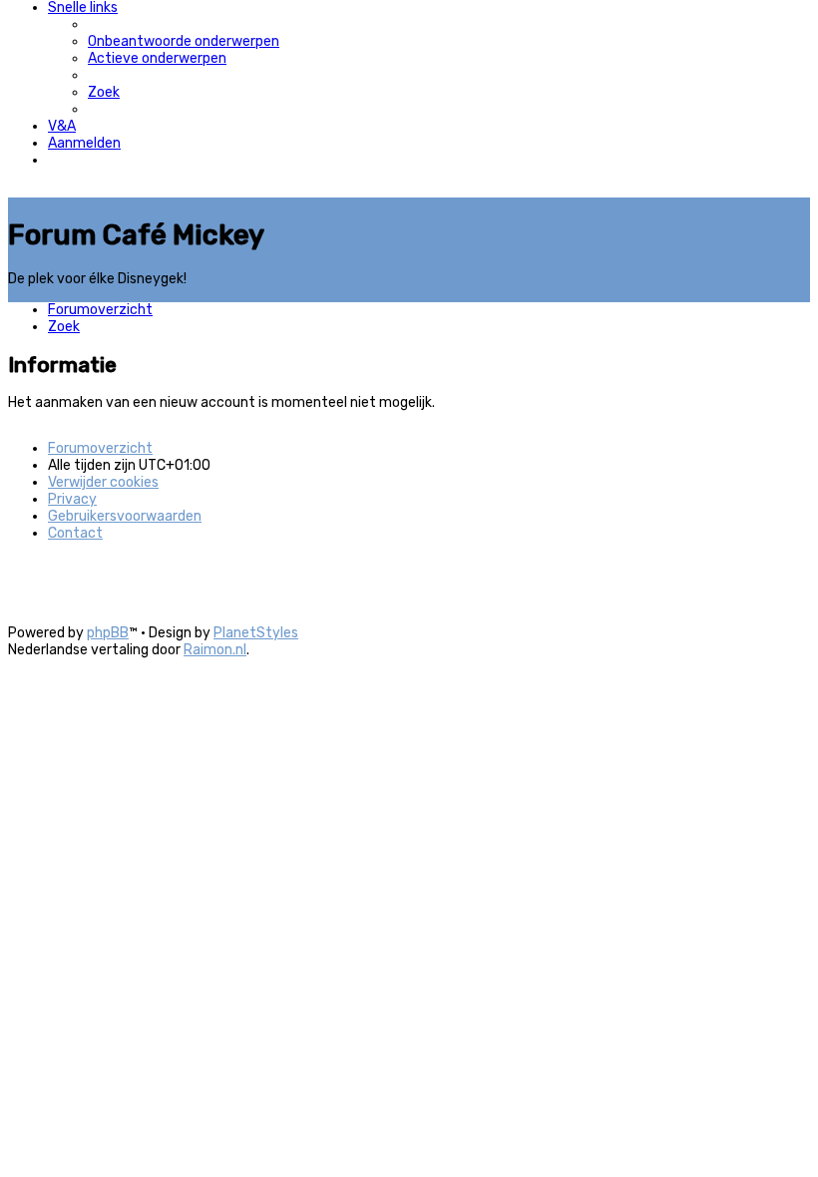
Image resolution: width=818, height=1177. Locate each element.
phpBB (108, 632)
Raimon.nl (215, 649)
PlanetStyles (255, 632)
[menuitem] (183, 41)
